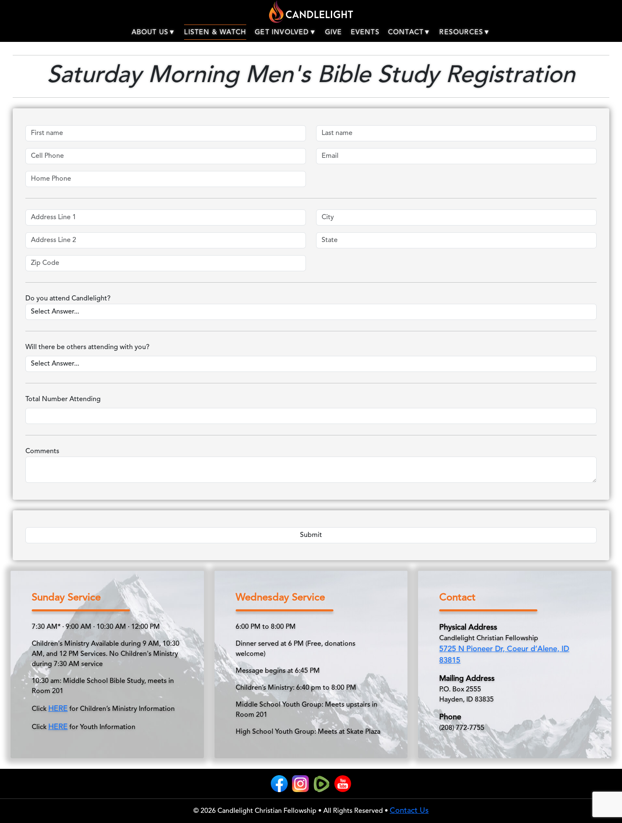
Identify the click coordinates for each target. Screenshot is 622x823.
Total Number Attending (63, 399)
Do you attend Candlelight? (67, 298)
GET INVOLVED (282, 32)
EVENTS (365, 32)
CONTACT (406, 32)
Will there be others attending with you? (87, 347)
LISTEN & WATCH (215, 32)
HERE (58, 709)
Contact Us (409, 811)
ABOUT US (150, 32)
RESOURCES (461, 32)
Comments (42, 451)
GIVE (333, 32)
